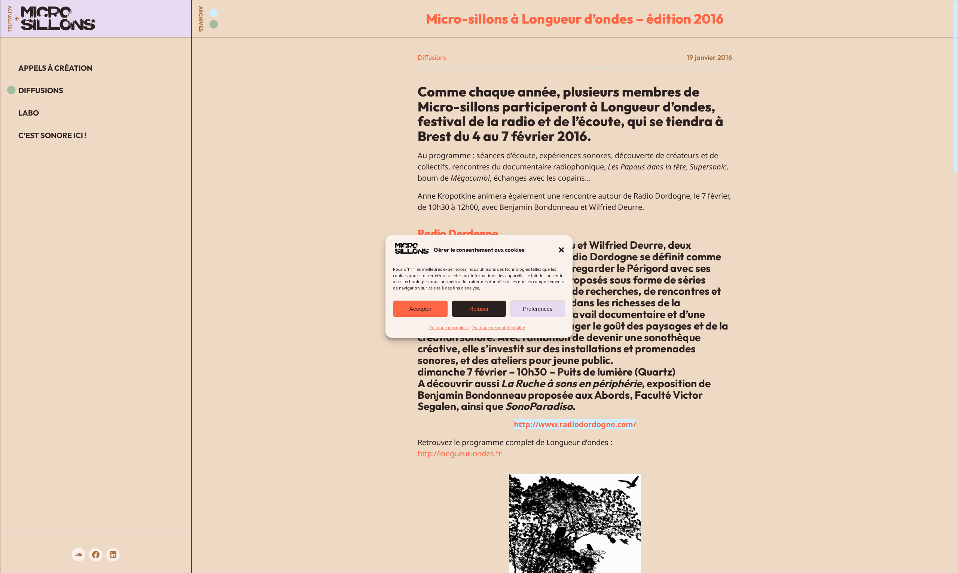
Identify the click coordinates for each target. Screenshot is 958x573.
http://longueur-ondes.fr (459, 453)
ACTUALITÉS (10, 18)
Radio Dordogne (458, 233)
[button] (561, 250)
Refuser (479, 309)
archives (201, 19)
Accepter (420, 309)
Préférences (538, 309)
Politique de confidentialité (498, 327)
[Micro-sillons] (58, 18)
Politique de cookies (449, 327)
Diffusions (432, 57)
